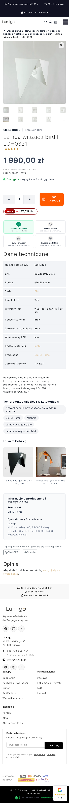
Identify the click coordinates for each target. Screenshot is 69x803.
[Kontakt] (45, 22)
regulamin (39, 754)
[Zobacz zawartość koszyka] (55, 22)
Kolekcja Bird (34, 130)
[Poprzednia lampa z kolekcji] (5, 467)
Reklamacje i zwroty (49, 683)
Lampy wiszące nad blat (38, 34)
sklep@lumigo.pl (17, 534)
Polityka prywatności (15, 683)
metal (38, 345)
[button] (61, 45)
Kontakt (41, 693)
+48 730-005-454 (18, 531)
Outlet (6, 688)
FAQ (39, 688)
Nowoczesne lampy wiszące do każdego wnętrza (31, 409)
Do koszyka (54, 199)
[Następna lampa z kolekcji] (63, 467)
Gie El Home (11, 130)
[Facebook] (6, 628)
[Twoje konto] (50, 22)
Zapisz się (53, 745)
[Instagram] (13, 628)
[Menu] (65, 22)
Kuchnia (32, 417)
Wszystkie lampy (13, 698)
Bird (37, 291)
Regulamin (9, 678)
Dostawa (42, 678)
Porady (7, 712)
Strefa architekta (13, 723)
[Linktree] (21, 628)
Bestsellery (9, 693)
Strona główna (15, 31)
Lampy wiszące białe (19, 424)
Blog (5, 718)
